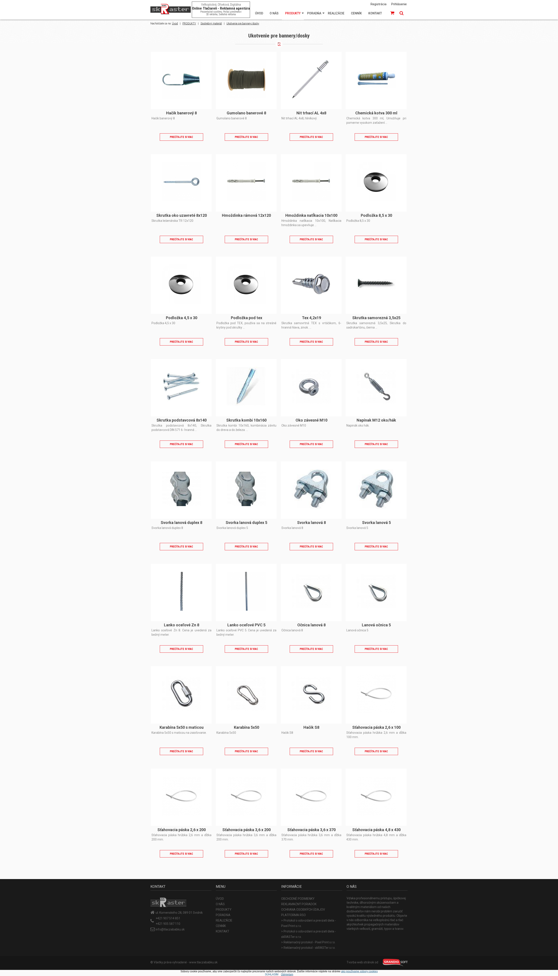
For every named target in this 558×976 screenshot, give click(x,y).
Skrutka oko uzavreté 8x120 (181, 215)
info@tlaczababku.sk (170, 929)
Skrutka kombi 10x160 (246, 420)
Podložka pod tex (246, 317)
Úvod (175, 23)
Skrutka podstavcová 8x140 (182, 420)
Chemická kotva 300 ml (376, 113)
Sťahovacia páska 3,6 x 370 (311, 829)
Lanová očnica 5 (376, 625)
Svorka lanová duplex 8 (181, 522)
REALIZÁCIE (336, 13)
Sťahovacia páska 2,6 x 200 (181, 829)
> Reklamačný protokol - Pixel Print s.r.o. (308, 942)
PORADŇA (314, 13)
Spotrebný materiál (211, 23)
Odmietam (287, 974)
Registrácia (378, 4)
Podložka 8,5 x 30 (376, 215)
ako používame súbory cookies (359, 971)
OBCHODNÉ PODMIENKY (298, 898)
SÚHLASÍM (271, 974)
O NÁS (274, 13)
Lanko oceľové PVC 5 (246, 625)
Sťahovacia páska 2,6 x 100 (376, 727)
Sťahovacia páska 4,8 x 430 (376, 829)
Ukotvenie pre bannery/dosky (242, 23)
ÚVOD (259, 13)
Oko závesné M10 (311, 420)
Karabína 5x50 (246, 727)
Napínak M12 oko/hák (376, 420)
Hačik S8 (311, 727)
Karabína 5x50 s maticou (182, 727)
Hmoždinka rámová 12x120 (246, 215)
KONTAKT (375, 13)
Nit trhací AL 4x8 (311, 113)
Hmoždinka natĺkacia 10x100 (311, 215)
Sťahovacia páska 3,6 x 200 (246, 829)
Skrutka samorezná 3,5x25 (376, 317)
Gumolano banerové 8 (246, 113)
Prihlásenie (399, 4)
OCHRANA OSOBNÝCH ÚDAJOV (303, 909)
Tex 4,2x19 (311, 317)
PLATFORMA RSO (293, 915)
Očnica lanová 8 (311, 625)
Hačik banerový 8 (181, 113)
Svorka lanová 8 (311, 522)
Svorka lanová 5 (376, 522)
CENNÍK (356, 13)
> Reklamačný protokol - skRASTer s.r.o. (308, 947)
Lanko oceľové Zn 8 (181, 625)
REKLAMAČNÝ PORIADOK (298, 904)
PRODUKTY (293, 13)
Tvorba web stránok (360, 962)
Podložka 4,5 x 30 (181, 317)
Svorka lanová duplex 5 (246, 522)
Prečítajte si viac (181, 137)
